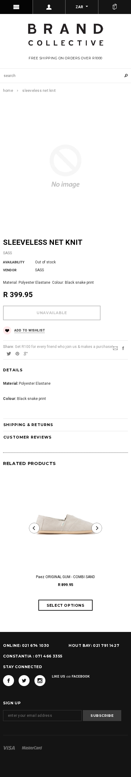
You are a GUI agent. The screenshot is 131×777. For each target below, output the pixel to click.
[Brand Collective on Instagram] (39, 680)
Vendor (9, 270)
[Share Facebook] (123, 348)
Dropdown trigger (49, 7)
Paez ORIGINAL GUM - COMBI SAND (65, 577)
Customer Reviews (27, 437)
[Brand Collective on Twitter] (24, 680)
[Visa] (9, 748)
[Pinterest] (17, 353)
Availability (13, 262)
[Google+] (26, 353)
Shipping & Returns (28, 424)
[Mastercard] (32, 748)
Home (8, 90)
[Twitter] (9, 353)
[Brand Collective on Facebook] (8, 680)
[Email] (115, 348)
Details (13, 370)
